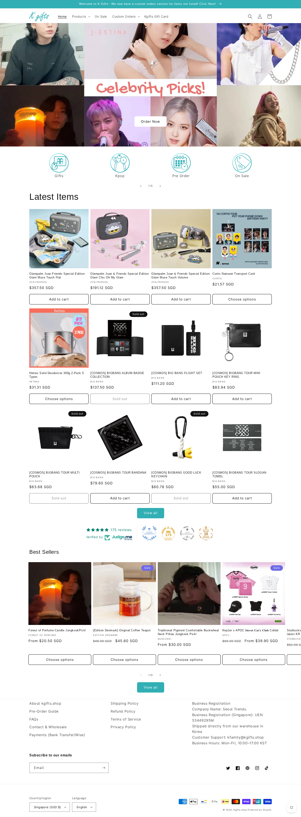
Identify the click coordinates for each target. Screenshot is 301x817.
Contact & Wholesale (48, 727)
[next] (160, 186)
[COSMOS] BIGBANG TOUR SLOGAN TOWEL (239, 474)
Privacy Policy (123, 727)
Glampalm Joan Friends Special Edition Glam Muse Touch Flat (57, 275)
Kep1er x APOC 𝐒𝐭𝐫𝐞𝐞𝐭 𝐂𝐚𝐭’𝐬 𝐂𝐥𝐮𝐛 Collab (250, 630)
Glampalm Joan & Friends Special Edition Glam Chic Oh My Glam (119, 275)
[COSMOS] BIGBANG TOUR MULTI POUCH (54, 474)
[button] (80, 16)
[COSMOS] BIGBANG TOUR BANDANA (118, 472)
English (82, 807)
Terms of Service (126, 719)
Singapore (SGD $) (47, 807)
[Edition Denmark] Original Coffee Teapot (121, 630)
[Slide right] (160, 675)
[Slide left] (141, 675)
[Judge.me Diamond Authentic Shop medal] (149, 533)
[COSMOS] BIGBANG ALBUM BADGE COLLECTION (117, 374)
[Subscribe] (103, 768)
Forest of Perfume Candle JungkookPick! (57, 630)
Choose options (242, 299)
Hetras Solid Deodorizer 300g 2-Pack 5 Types (56, 374)
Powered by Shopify (260, 809)
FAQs (33, 719)
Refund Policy (123, 711)
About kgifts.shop (45, 703)
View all (151, 513)
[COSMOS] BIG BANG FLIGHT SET (176, 373)
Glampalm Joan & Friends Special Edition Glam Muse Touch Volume (180, 275)
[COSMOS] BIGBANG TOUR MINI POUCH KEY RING (236, 374)
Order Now (150, 121)
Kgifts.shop (240, 809)
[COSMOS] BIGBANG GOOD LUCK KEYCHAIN (176, 474)
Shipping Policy (124, 703)
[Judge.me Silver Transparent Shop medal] (187, 533)
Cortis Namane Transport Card (233, 273)
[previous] (141, 186)
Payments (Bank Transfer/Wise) (57, 735)
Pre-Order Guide (44, 711)
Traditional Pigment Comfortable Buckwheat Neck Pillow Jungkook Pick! (188, 632)
